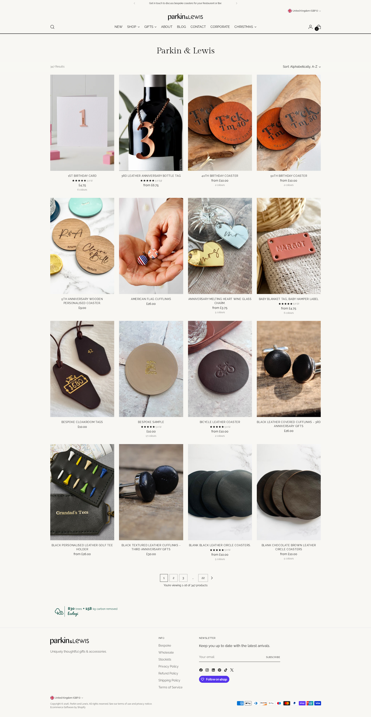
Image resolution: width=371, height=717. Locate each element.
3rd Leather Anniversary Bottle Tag (151, 175)
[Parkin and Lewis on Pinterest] (220, 670)
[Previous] (134, 3)
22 (203, 578)
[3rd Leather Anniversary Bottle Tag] (151, 123)
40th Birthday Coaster (220, 175)
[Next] (236, 3)
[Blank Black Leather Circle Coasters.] (220, 492)
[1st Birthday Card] (82, 123)
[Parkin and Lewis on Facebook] (201, 670)
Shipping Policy (169, 680)
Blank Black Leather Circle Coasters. (220, 545)
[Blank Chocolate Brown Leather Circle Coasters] (289, 492)
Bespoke (164, 645)
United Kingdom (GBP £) (305, 10)
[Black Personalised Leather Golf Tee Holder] (82, 492)
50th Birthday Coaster (289, 175)
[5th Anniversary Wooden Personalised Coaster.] (82, 246)
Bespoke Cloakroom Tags (82, 422)
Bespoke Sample (151, 422)
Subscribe (273, 657)
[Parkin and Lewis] (185, 17)
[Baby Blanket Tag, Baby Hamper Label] (289, 246)
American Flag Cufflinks (151, 299)
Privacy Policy (168, 666)
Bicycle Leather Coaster (220, 422)
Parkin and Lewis (79, 703)
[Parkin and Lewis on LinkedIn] (213, 670)
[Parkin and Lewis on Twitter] (232, 670)
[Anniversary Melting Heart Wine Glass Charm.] (220, 246)
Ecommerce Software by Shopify (68, 707)
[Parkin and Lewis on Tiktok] (226, 670)
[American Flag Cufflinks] (151, 246)
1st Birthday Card (82, 175)
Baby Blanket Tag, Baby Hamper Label (289, 299)
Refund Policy (168, 673)
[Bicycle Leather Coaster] (220, 369)
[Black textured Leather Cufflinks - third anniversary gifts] (151, 492)
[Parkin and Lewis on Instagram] (207, 670)
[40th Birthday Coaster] (220, 123)
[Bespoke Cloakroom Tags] (82, 369)
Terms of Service (170, 687)
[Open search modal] (52, 27)
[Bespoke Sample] (151, 369)
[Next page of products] (211, 578)
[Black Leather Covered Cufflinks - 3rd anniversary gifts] (289, 369)
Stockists (164, 659)
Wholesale (166, 652)
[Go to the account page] (310, 27)
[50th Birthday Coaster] (289, 123)
